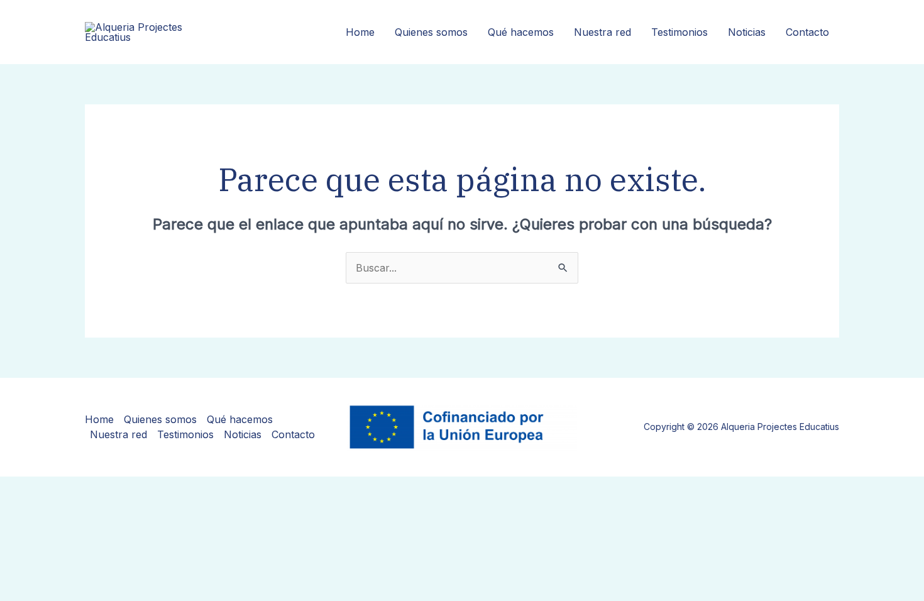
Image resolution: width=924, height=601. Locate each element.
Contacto (807, 32)
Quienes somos (431, 32)
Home (360, 32)
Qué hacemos (521, 32)
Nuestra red (602, 32)
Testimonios (679, 32)
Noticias (747, 32)
